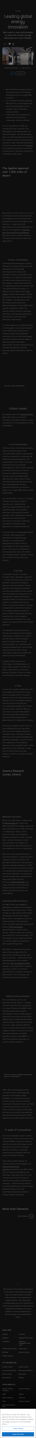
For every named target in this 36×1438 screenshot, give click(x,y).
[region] (18, 1423)
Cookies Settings (18, 1428)
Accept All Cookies (18, 1434)
